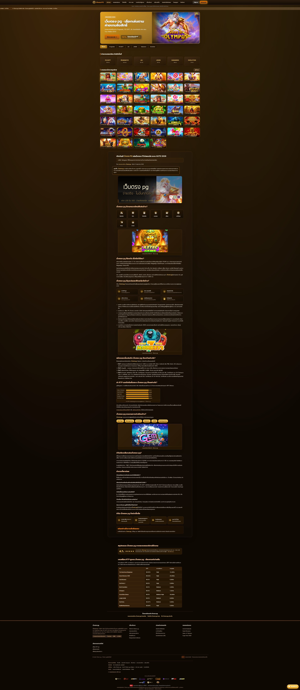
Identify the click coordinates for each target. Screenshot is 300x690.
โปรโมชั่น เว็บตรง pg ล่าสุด (154, 616)
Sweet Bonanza (186, 631)
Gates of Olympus (187, 633)
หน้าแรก (109, 2)
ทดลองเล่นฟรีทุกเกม (117, 669)
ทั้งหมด (103, 46)
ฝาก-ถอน (131, 2)
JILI (128, 46)
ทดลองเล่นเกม (116, 2)
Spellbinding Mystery (124, 605)
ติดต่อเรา (182, 2)
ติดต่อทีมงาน (132, 635)
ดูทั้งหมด (197, 69)
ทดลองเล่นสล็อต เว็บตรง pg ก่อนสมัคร (137, 616)
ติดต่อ (132, 669)
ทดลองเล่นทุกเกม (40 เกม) (115, 672)
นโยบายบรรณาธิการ (134, 633)
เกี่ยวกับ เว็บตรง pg (134, 629)
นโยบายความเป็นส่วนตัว (149, 689)
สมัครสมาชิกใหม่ (137, 410)
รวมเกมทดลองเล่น (187, 629)
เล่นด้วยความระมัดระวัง (165, 685)
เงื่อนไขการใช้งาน (158, 689)
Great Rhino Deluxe (124, 594)
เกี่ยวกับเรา (149, 2)
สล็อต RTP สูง (96, 647)
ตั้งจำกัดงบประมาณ (160, 633)
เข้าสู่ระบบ (196, 2)
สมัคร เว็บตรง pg (117, 667)
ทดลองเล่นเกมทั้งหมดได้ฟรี (123, 410)
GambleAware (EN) (160, 635)
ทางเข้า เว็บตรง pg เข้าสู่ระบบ (128, 667)
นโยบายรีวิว (157, 2)
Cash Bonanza (122, 579)
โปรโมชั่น (124, 2)
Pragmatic (112, 46)
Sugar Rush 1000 (187, 635)
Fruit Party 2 (122, 583)
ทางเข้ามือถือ (146, 667)
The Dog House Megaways (125, 572)
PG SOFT (121, 46)
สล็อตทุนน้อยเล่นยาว (97, 651)
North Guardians (123, 587)
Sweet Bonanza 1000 (124, 575)
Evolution (152, 46)
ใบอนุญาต (175, 2)
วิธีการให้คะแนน (171, 551)
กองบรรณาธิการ (133, 631)
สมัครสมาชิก (203, 2)
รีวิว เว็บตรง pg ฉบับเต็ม (166, 616)
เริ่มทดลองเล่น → (112, 37)
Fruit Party (121, 601)
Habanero (143, 46)
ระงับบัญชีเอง (159, 631)
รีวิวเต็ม (118, 662)
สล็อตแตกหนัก (96, 649)
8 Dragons (121, 590)
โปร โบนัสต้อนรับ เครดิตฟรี (118, 665)
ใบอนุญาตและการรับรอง (134, 638)
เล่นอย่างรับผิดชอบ (166, 2)
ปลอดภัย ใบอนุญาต (125, 662)
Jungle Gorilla (122, 598)
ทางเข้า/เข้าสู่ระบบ (140, 2)
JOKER (135, 46)
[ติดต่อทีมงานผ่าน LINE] (293, 687)
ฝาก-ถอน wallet (139, 667)
